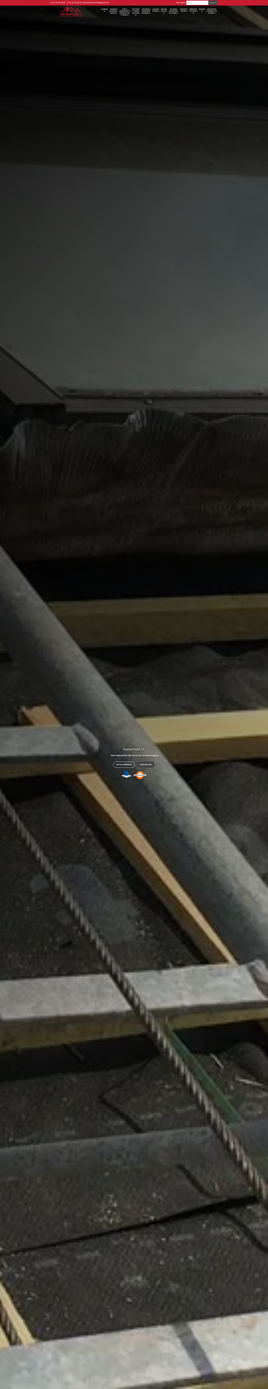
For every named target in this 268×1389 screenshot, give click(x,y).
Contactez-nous (146, 765)
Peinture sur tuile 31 (164, 11)
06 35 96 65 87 (75, 3)
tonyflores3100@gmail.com (97, 3)
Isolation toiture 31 (155, 10)
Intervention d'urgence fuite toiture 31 (211, 11)
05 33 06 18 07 (59, 3)
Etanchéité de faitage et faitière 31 (113, 11)
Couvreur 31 (104, 10)
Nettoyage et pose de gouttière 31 (135, 12)
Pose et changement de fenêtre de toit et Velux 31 (124, 12)
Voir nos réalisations (124, 765)
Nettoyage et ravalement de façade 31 (146, 11)
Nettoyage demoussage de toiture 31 (173, 11)
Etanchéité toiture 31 (183, 10)
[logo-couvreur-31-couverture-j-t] (71, 12)
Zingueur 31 (202, 10)
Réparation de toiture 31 (193, 11)
